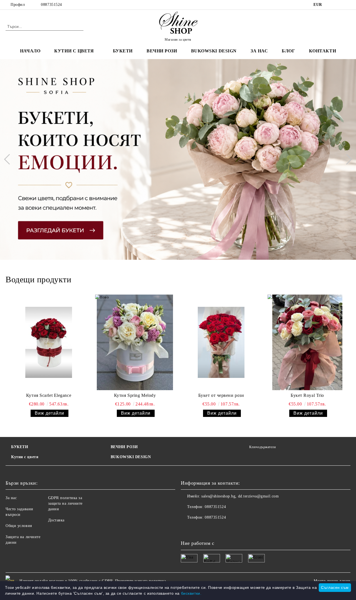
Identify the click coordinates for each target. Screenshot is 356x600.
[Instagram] (347, 5)
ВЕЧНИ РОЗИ (124, 447)
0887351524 (51, 5)
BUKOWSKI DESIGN (131, 457)
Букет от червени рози (221, 395)
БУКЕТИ (19, 447)
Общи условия (19, 526)
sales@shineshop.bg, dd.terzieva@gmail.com (240, 496)
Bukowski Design (214, 50)
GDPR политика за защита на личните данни (65, 503)
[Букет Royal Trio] (307, 342)
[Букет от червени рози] (221, 342)
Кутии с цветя (74, 50)
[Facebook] (331, 5)
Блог (288, 50)
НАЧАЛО (30, 50)
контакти (322, 50)
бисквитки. (191, 593)
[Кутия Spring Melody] (135, 342)
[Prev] (9, 159)
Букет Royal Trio (307, 395)
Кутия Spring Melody (135, 395)
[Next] (346, 159)
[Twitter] (339, 5)
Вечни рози (162, 50)
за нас (259, 50)
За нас (11, 498)
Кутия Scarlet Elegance (48, 395)
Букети (123, 50)
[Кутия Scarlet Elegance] (48, 342)
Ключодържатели (262, 447)
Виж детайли (49, 413)
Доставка (56, 520)
